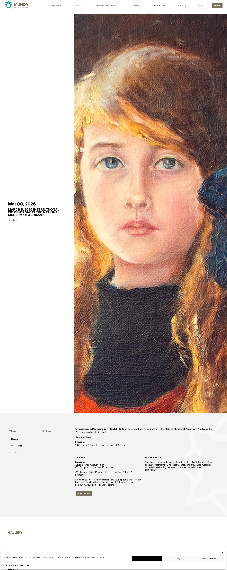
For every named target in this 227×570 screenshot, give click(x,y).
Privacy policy (23, 565)
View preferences (209, 558)
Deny (178, 558)
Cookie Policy (10, 565)
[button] (222, 552)
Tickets (14, 439)
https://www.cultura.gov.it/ (88, 484)
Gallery (14, 452)
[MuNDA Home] (16, 5)
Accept (147, 558)
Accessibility (17, 446)
